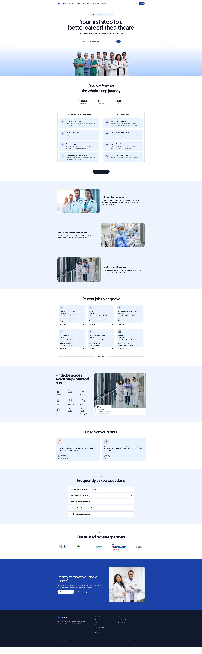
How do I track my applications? (80, 514)
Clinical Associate (65, 335)
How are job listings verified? (79, 495)
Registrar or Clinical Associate (98, 335)
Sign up (142, 3)
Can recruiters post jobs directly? (80, 501)
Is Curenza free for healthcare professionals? (84, 489)
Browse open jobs (83, 592)
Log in (135, 3)
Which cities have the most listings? (81, 508)
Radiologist (121, 335)
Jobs (69, 3)
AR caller (91, 311)
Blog (73, 3)
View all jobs (101, 356)
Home (64, 3)
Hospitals (104, 3)
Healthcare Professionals (93, 3)
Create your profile (101, 172)
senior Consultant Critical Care (127, 311)
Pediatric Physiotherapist (67, 311)
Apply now (63, 324)
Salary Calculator (80, 3)
